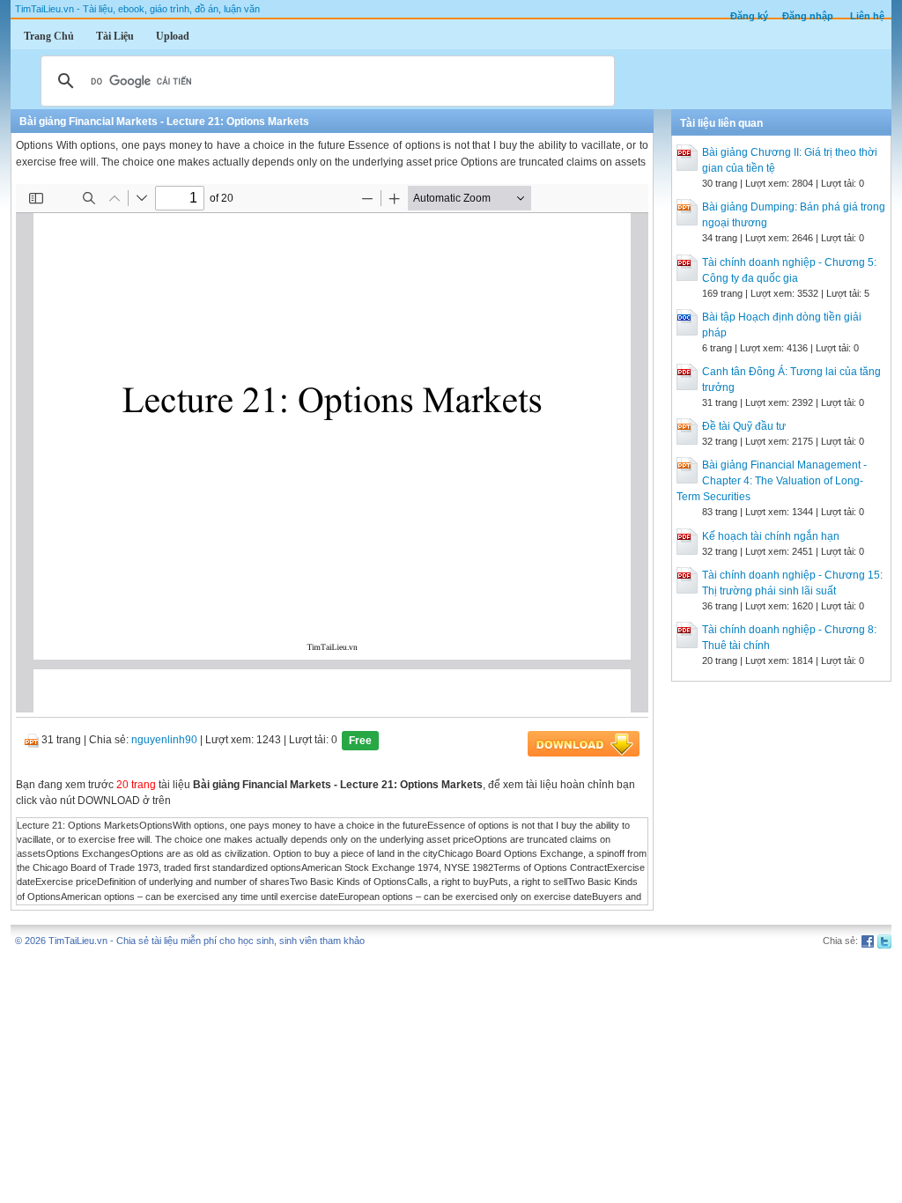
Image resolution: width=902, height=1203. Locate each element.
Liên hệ (867, 16)
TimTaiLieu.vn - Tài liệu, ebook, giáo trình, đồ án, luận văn (137, 9)
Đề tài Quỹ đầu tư (744, 426)
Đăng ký (749, 16)
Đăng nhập (807, 16)
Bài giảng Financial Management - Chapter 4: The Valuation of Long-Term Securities (771, 481)
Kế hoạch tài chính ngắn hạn (770, 536)
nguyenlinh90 (164, 740)
